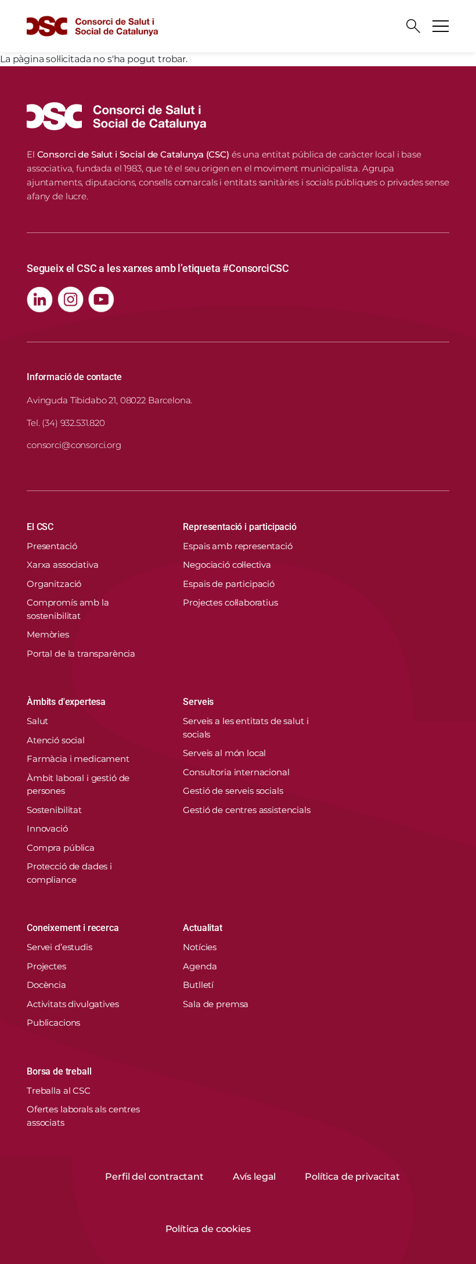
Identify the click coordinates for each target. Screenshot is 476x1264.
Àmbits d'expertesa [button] (66, 701)
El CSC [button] (40, 526)
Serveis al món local (224, 752)
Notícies (200, 947)
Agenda (200, 966)
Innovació (47, 828)
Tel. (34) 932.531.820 (66, 422)
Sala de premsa (215, 1003)
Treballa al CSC (59, 1090)
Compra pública (61, 847)
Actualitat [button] (202, 927)
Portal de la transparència (81, 653)
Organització (54, 583)
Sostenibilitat (54, 809)
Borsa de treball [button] (59, 1071)
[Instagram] (70, 300)
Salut (37, 720)
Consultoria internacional (236, 772)
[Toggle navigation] (440, 26)
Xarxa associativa (62, 564)
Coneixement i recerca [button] (73, 927)
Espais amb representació (237, 546)
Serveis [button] (198, 701)
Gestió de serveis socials (233, 790)
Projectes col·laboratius (230, 602)
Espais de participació (229, 583)
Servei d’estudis (59, 947)
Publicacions (53, 1022)
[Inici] (92, 26)
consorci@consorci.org (74, 444)
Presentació (52, 546)
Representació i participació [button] (240, 526)
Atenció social (56, 740)
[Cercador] (413, 26)
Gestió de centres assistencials (246, 809)
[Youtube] (101, 300)
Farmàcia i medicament (78, 758)
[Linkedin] (40, 300)
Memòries (48, 634)
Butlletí (198, 984)
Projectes (46, 966)
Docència (46, 984)
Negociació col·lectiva (227, 564)
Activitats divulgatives (73, 1003)
